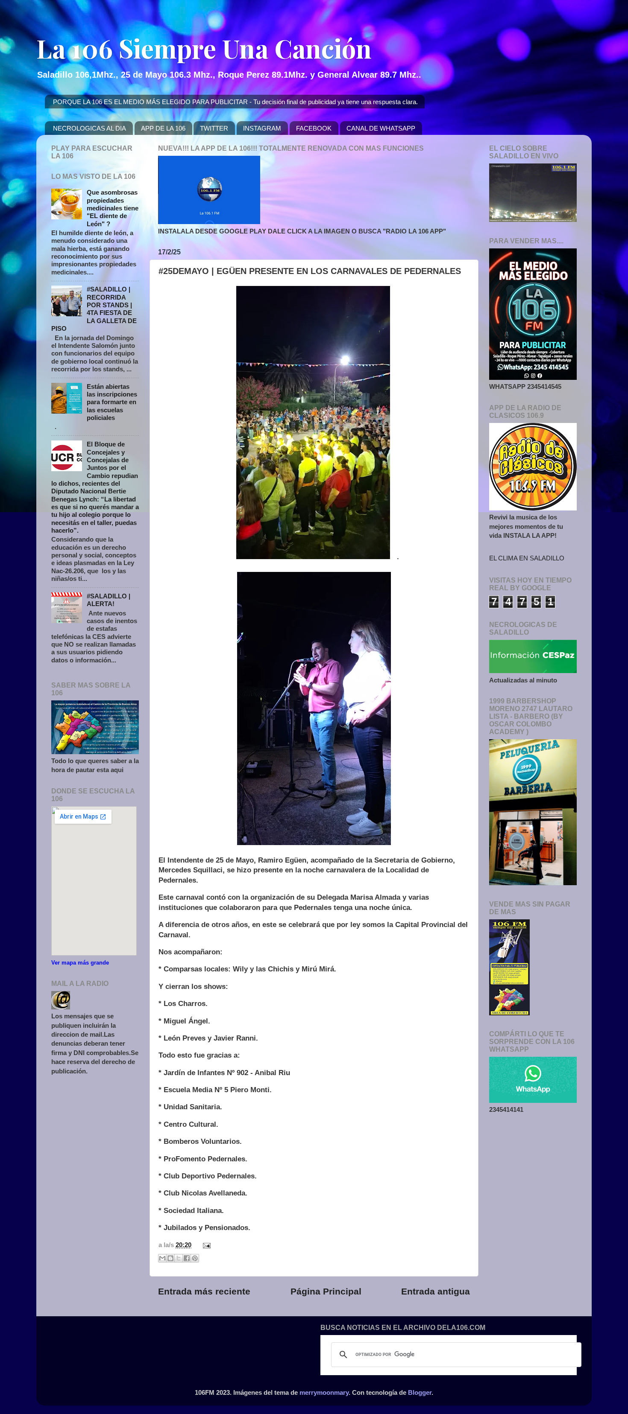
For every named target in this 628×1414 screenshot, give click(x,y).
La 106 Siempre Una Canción (204, 48)
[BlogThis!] (170, 1258)
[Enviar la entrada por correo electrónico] (205, 1244)
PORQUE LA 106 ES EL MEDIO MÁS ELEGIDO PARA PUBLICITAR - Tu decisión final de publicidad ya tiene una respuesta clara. (235, 101)
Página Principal (326, 1291)
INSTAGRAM (262, 128)
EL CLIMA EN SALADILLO (526, 558)
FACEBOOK (314, 128)
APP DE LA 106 (163, 128)
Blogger (419, 1392)
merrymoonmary (324, 1392)
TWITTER (214, 128)
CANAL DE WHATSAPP (380, 128)
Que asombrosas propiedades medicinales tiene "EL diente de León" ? (112, 208)
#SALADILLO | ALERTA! (108, 599)
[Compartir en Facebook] (186, 1258)
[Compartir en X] (178, 1258)
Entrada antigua (435, 1291)
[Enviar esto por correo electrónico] (162, 1258)
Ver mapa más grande (80, 962)
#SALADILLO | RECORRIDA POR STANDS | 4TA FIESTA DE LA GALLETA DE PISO (94, 309)
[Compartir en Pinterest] (195, 1258)
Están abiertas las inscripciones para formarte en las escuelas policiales (112, 402)
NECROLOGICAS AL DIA (89, 128)
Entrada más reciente (204, 1291)
